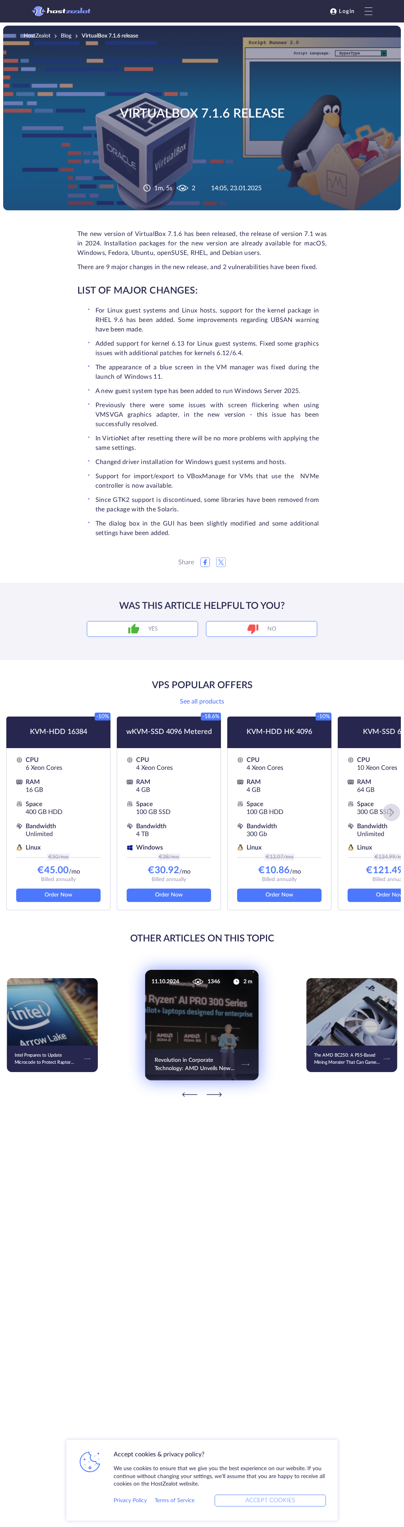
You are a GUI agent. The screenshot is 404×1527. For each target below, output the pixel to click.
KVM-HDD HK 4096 (279, 731)
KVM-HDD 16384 (58, 731)
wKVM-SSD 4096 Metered (169, 731)
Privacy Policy (130, 1500)
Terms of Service (175, 1500)
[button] (391, 812)
